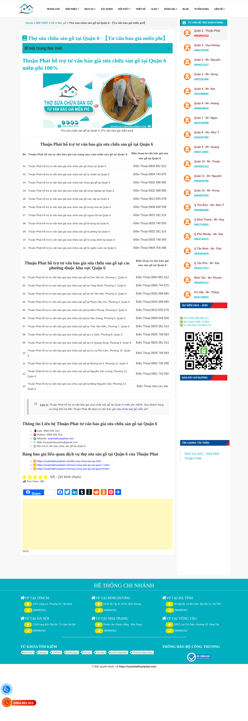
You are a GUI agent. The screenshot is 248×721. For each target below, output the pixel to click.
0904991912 (201, 166)
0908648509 (201, 108)
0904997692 (201, 195)
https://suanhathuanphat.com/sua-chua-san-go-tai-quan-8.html (73, 468)
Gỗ (53, 22)
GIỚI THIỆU (71, 9)
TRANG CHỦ (53, 9)
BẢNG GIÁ (170, 9)
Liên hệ (87, 652)
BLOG (186, 9)
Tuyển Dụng (72, 652)
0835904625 (201, 253)
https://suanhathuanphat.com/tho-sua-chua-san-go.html (69, 461)
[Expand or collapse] (168, 48)
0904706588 (201, 122)
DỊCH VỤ (89, 9)
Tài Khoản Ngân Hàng (142, 652)
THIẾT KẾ (141, 9)
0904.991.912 (24, 703)
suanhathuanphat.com (61, 438)
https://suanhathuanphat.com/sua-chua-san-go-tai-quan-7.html (73, 464)
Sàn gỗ (62, 22)
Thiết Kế (56, 652)
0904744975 (201, 239)
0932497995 (201, 137)
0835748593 (201, 297)
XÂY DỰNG (107, 9)
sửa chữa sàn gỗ (127, 409)
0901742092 (201, 224)
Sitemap (42, 652)
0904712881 (201, 151)
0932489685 (201, 93)
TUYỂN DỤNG (201, 9)
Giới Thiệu (28, 652)
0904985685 (201, 210)
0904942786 (201, 181)
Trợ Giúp (100, 652)
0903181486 (201, 79)
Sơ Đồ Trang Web (118, 652)
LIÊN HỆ (218, 9)
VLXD (154, 9)
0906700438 (201, 50)
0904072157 (201, 64)
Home (29, 22)
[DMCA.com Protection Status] (191, 314)
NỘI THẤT (123, 9)
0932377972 (201, 268)
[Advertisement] (97, 526)
